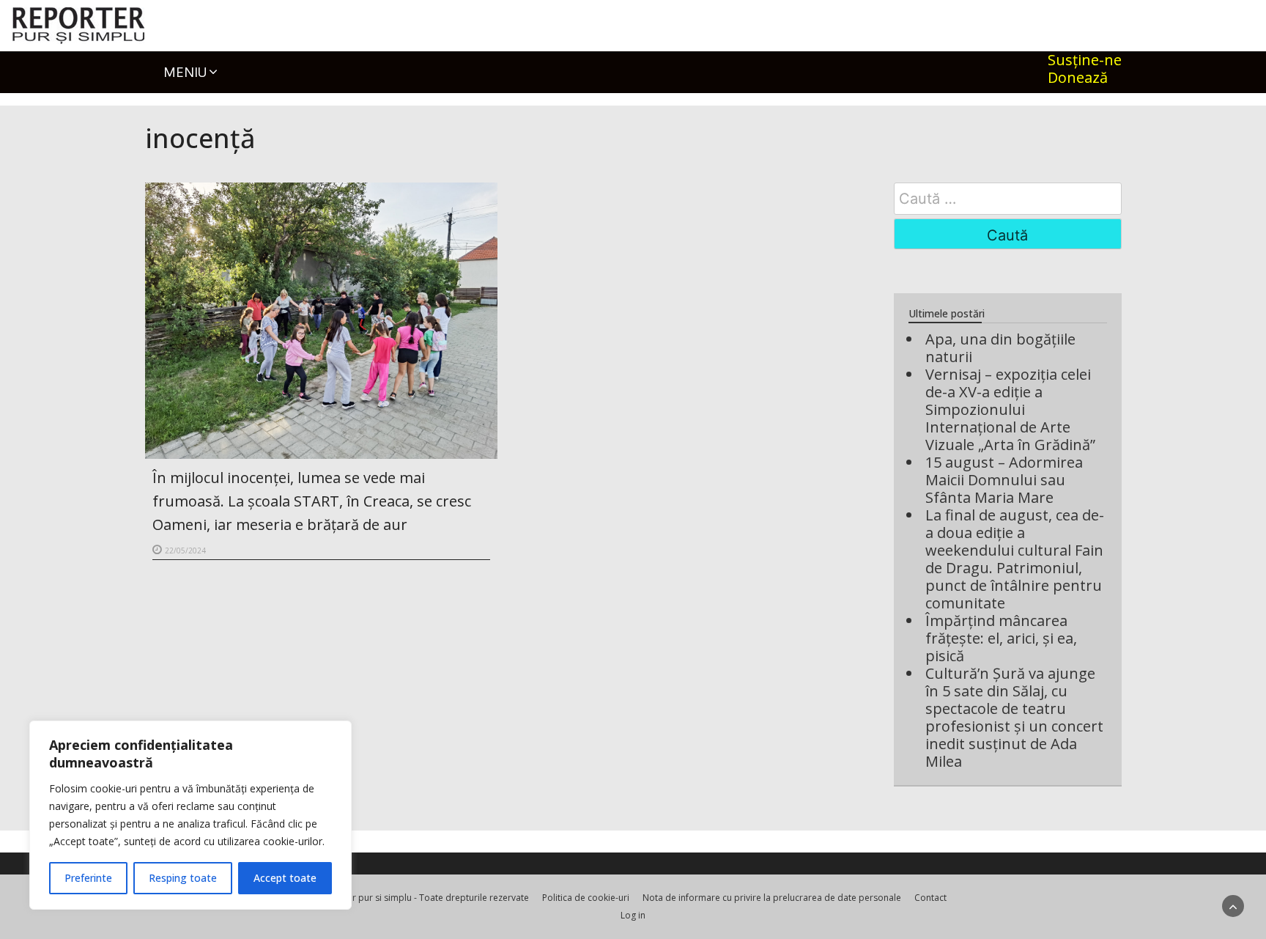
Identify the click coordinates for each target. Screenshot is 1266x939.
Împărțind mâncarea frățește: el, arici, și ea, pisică (1001, 638)
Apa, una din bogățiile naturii (1000, 348)
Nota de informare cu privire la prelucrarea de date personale (772, 897)
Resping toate (183, 878)
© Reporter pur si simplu (360, 897)
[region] (190, 815)
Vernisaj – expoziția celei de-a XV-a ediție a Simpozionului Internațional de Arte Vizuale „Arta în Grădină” (1010, 409)
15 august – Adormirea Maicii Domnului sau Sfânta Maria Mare (1004, 479)
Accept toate (284, 878)
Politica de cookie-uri (585, 897)
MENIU (185, 72)
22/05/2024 (185, 550)
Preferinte (88, 878)
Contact (930, 897)
